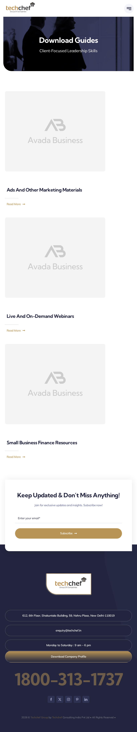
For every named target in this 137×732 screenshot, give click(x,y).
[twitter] (59, 699)
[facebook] (51, 699)
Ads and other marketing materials (44, 190)
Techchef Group (39, 717)
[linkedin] (85, 699)
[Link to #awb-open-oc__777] (129, 8)
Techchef (57, 717)
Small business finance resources (42, 442)
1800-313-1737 (68, 679)
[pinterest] (77, 699)
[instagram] (68, 699)
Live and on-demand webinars (40, 316)
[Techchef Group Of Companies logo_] (20, 3)
